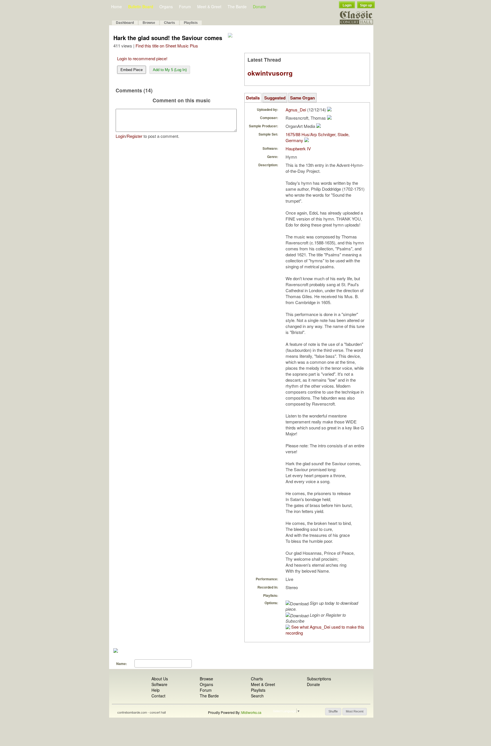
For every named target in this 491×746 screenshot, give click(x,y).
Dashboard (125, 23)
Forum (185, 6)
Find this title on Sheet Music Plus (167, 46)
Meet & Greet (209, 6)
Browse (149, 23)
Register (134, 136)
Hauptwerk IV (298, 148)
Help (155, 690)
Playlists (191, 23)
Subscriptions (319, 678)
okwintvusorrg (270, 73)
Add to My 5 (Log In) (170, 70)
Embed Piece (131, 70)
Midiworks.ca (251, 712)
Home (116, 6)
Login (347, 5)
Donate (259, 6)
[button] (333, 711)
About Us (159, 678)
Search (257, 696)
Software (159, 684)
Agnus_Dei (296, 110)
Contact (158, 696)
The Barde (237, 6)
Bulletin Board (140, 6)
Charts (169, 23)
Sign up (366, 5)
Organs (166, 6)
